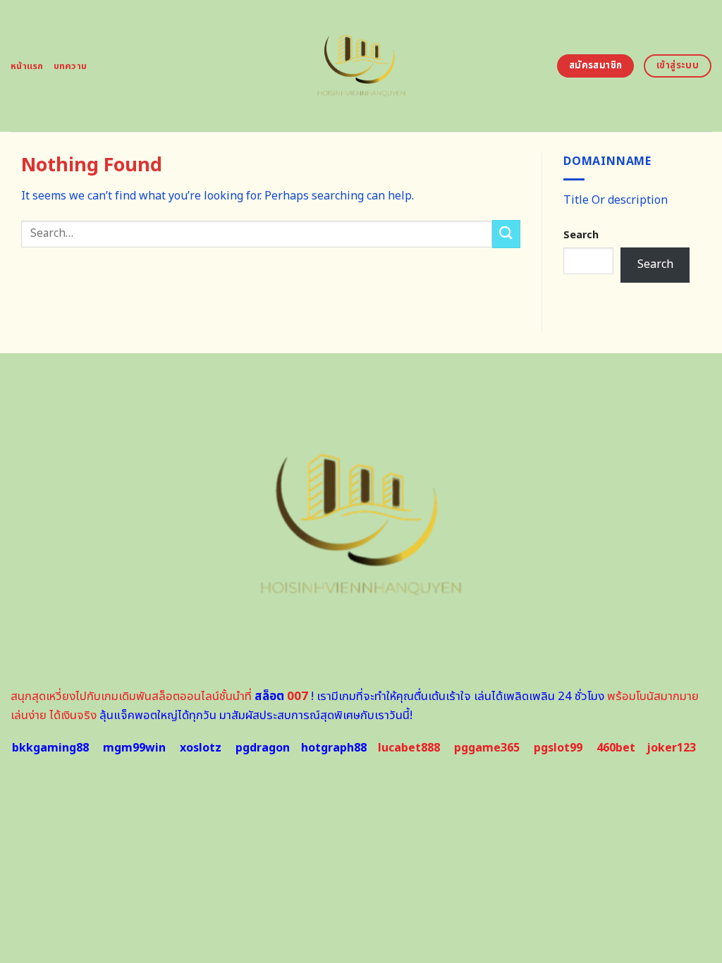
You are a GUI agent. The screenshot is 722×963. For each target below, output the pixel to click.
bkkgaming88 (50, 748)
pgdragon (262, 748)
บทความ (70, 66)
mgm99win (134, 748)
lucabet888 (409, 748)
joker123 (671, 748)
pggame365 (487, 748)
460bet (615, 748)
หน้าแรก (27, 66)
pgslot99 (558, 748)
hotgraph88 (334, 748)
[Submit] (506, 233)
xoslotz (200, 748)
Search (581, 235)
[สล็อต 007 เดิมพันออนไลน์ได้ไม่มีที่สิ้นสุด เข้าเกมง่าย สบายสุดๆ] (361, 66)
